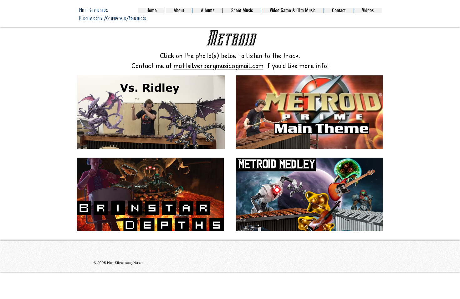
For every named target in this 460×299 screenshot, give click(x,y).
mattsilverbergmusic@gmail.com (218, 65)
